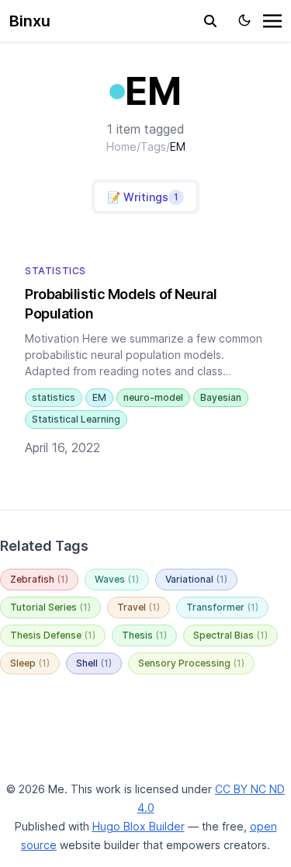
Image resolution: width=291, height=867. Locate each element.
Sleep (30, 663)
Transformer (222, 607)
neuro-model (153, 397)
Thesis (144, 635)
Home (121, 146)
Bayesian (220, 397)
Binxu (29, 21)
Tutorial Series (50, 607)
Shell (94, 663)
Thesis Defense (52, 635)
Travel (138, 607)
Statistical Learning (76, 419)
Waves (117, 579)
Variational (196, 579)
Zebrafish (39, 579)
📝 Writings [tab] (142, 197)
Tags (153, 146)
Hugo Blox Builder (138, 826)
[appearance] (244, 20)
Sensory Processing (191, 663)
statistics (53, 397)
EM (99, 397)
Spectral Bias (230, 635)
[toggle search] (210, 21)
